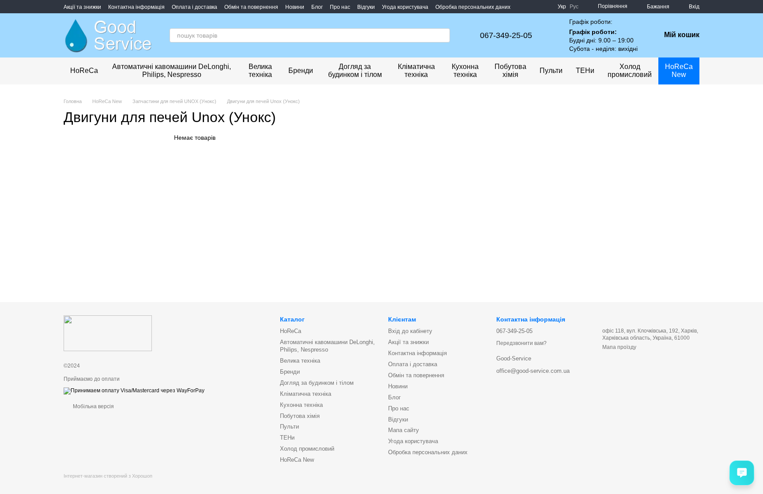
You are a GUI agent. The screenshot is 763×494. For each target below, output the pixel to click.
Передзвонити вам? (521, 343)
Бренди (300, 70)
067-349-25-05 (506, 35)
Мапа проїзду (619, 347)
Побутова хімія (510, 70)
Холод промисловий (630, 70)
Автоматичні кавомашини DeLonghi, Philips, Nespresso (171, 70)
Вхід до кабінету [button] (410, 331)
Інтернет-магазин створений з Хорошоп (108, 476)
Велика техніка (260, 70)
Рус (574, 6)
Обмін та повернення (251, 7)
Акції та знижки (82, 7)
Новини (294, 7)
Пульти (551, 70)
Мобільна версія (93, 406)
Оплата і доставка (194, 7)
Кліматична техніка (416, 70)
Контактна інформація (136, 7)
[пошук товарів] (443, 35)
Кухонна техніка (465, 70)
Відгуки (366, 7)
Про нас (340, 7)
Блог (317, 7)
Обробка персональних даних (472, 7)
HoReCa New (679, 70)
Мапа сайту (403, 430)
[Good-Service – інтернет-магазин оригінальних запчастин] (108, 333)
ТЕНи (585, 70)
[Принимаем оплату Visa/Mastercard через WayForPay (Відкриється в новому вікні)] (134, 390)
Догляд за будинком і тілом (355, 70)
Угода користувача (405, 7)
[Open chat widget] (741, 472)
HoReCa (84, 70)
